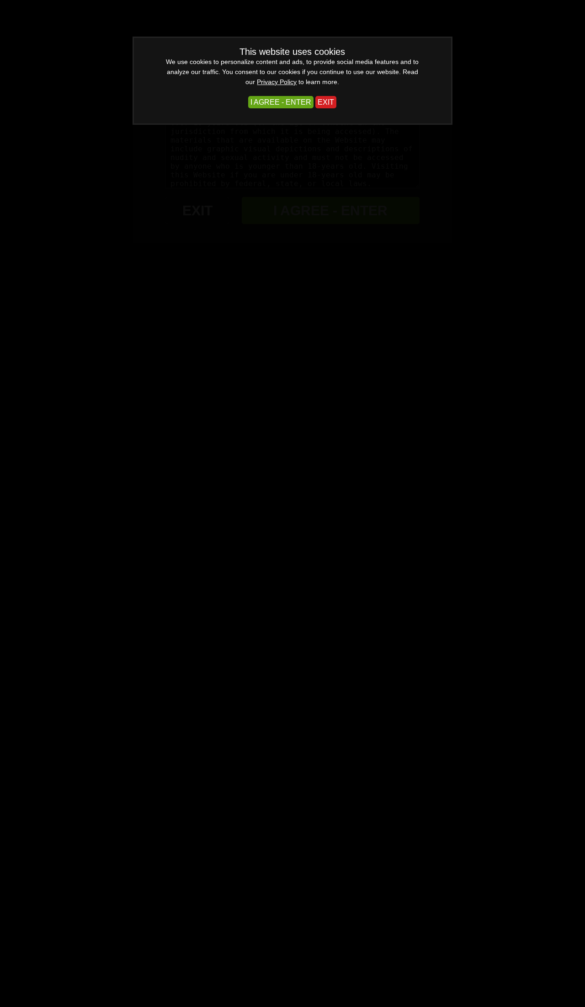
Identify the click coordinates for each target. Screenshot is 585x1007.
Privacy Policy (277, 81)
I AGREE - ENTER (280, 102)
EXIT (326, 102)
